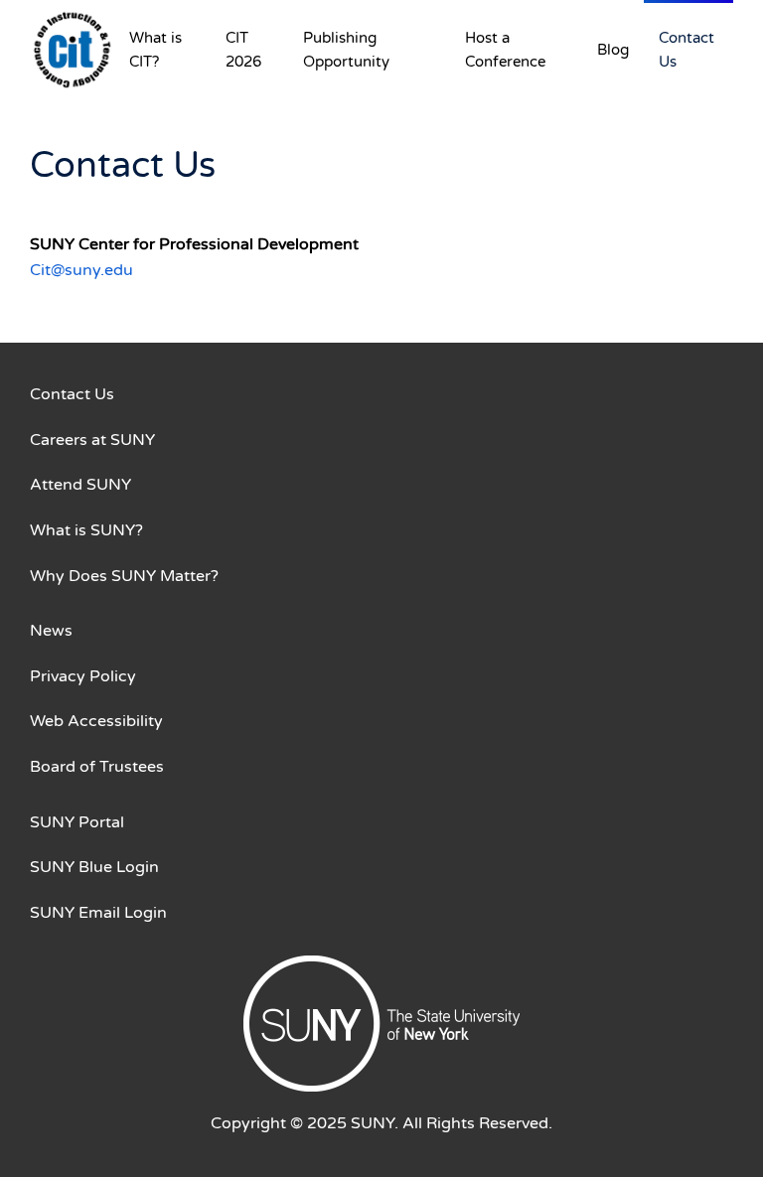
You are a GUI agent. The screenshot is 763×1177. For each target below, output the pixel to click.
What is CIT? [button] (155, 50)
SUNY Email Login (98, 913)
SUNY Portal (77, 822)
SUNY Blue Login (94, 867)
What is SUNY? (86, 530)
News (51, 631)
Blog (613, 50)
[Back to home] (72, 49)
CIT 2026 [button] (243, 50)
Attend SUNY (80, 485)
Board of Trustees (97, 767)
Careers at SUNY (92, 440)
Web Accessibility (96, 721)
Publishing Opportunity (346, 50)
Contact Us (686, 50)
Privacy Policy (83, 676)
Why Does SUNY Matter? (124, 576)
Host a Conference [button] (505, 50)
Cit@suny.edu (81, 270)
